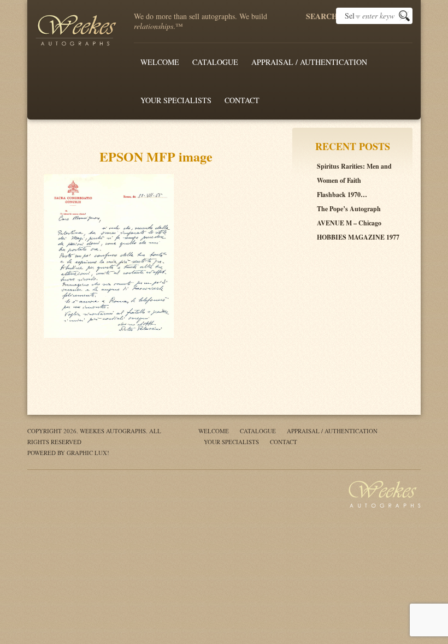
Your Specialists (175, 100)
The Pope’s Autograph (349, 208)
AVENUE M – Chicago (349, 223)
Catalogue (215, 62)
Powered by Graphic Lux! (68, 453)
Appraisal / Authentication (309, 62)
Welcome (159, 62)
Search (321, 16)
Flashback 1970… (342, 194)
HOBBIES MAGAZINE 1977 (358, 237)
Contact (242, 100)
